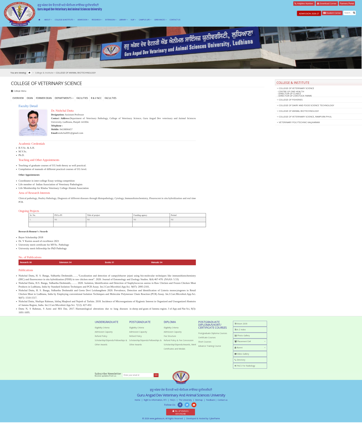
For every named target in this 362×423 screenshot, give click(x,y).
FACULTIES (110, 98)
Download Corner (328, 3)
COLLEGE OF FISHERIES (290, 99)
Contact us (223, 400)
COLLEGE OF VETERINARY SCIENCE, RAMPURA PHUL (305, 116)
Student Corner (333, 12)
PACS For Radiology (245, 365)
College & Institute (64, 19)
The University (185, 400)
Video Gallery (243, 353)
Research (96, 19)
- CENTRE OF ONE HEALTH (290, 91)
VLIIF (133, 19)
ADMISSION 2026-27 (309, 13)
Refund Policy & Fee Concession (178, 340)
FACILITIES (82, 98)
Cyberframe (214, 418)
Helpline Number (304, 3)
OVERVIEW (18, 98)
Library (123, 19)
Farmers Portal (347, 3)
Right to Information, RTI (155, 400)
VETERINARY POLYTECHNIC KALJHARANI (299, 122)
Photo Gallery (243, 335)
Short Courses (204, 341)
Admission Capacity (104, 331)
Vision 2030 (241, 323)
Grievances (159, 19)
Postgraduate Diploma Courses (212, 333)
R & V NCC (96, 98)
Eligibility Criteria (102, 327)
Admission (82, 19)
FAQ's (172, 400)
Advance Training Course (209, 346)
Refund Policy (101, 336)
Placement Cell (244, 341)
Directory (240, 359)
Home (137, 400)
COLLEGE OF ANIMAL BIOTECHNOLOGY (298, 110)
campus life (144, 19)
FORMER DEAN (44, 98)
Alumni (239, 347)
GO (156, 375)
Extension (110, 19)
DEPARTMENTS (63, 98)
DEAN (30, 98)
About (47, 19)
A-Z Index (241, 329)
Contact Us (175, 19)
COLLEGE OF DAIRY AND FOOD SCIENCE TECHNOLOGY (306, 105)
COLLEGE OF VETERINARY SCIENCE (296, 88)
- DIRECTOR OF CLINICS (289, 94)
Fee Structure (170, 336)
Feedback (210, 400)
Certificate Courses (207, 337)
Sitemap (199, 400)
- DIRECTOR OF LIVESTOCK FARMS (294, 96)
